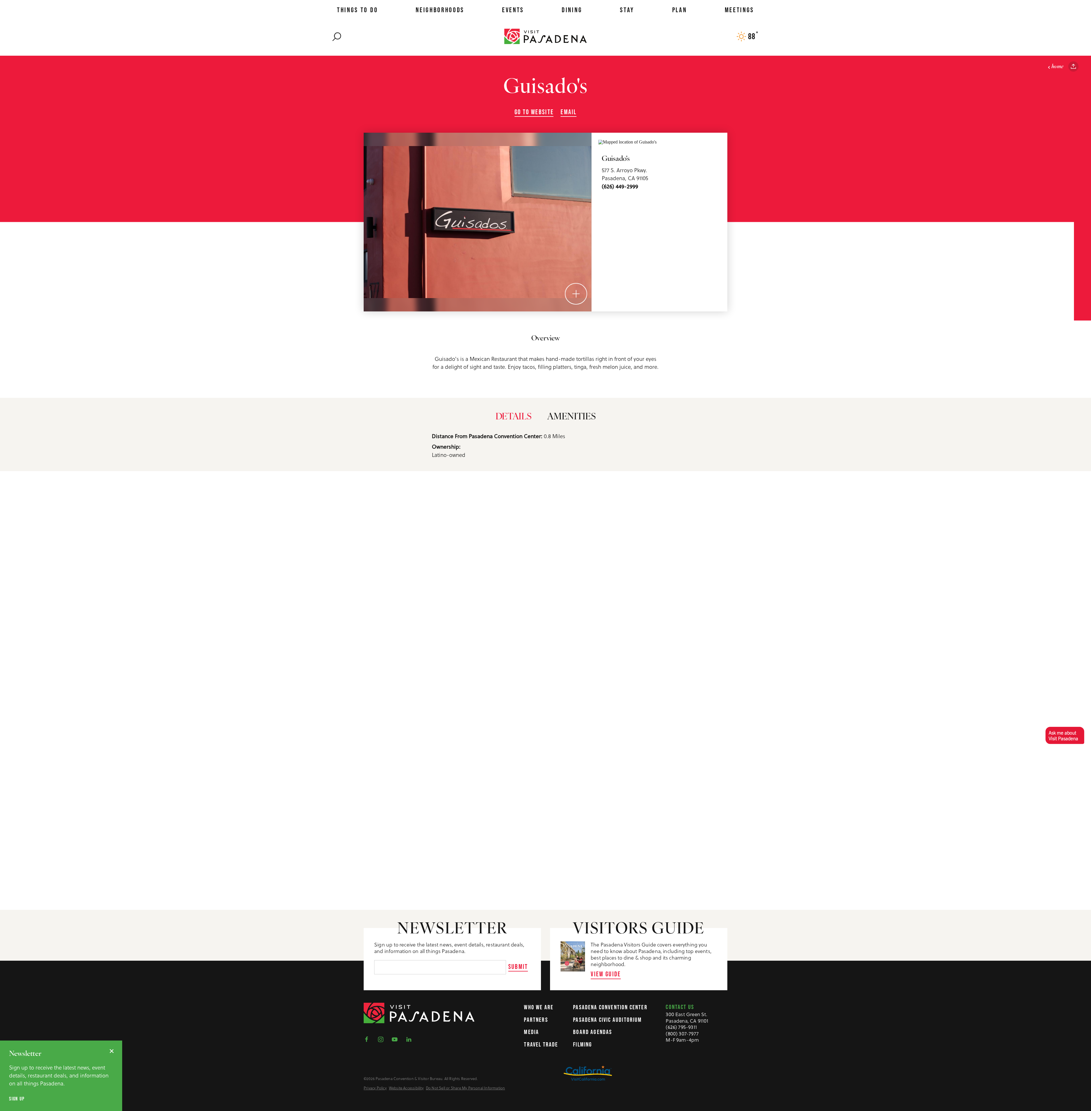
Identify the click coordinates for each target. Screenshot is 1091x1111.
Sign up (17, 1099)
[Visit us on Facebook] (368, 1039)
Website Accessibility (406, 1088)
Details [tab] (513, 417)
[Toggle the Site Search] (336, 36)
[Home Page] (545, 36)
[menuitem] (357, 10)
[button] (1064, 735)
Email (568, 112)
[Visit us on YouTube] (396, 1039)
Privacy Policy (375, 1088)
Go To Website (534, 112)
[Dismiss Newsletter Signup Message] (112, 1051)
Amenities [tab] (571, 417)
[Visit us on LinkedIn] (410, 1039)
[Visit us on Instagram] (382, 1039)
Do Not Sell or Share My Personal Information (465, 1088)
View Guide (606, 974)
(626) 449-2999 (620, 186)
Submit (518, 966)
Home (1058, 67)
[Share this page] (1073, 66)
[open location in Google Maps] (627, 141)
